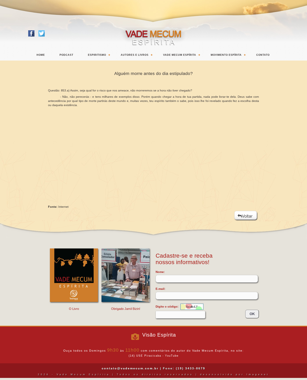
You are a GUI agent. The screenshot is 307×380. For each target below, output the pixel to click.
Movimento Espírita (226, 54)
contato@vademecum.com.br (130, 368)
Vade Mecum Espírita (179, 54)
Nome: (160, 272)
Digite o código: (167, 306)
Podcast (66, 54)
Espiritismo (97, 54)
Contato (263, 54)
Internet (63, 206)
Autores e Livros (134, 54)
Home (41, 54)
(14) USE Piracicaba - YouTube (154, 355)
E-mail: (160, 288)
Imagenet (257, 374)
